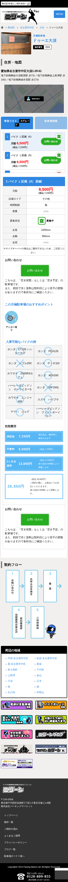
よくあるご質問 (12, 835)
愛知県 (11, 27)
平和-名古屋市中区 (18, 658)
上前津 (11, 675)
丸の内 (11, 692)
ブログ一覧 (9, 849)
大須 (41, 27)
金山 (39, 675)
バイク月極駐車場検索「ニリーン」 (17, 788)
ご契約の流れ (11, 829)
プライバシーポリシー (15, 842)
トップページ (11, 815)
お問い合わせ (51, 141)
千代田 (40, 669)
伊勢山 (40, 692)
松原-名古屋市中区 (47, 658)
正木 (39, 681)
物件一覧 (8, 822)
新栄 (39, 664)
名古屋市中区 (27, 27)
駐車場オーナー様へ (14, 856)
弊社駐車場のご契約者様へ (14, 3)
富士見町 (13, 669)
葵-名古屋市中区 (17, 664)
